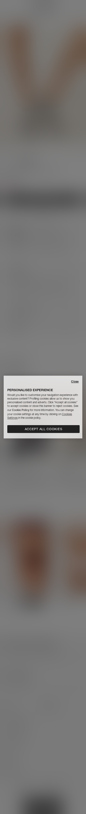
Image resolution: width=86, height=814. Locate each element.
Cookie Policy (20, 410)
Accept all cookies (43, 429)
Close (75, 381)
